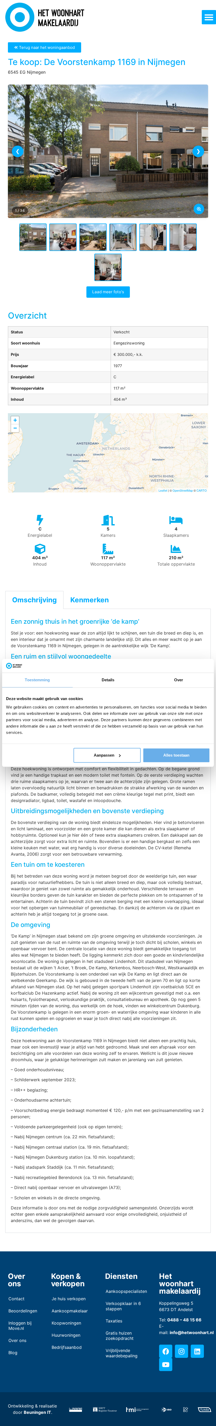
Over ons (17, 1340)
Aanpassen (104, 755)
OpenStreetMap (183, 490)
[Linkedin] (197, 1351)
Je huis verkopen (69, 1298)
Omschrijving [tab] (34, 600)
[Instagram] (181, 1351)
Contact (16, 1298)
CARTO (202, 490)
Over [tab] (178, 680)
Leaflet (163, 490)
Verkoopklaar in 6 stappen (123, 1306)
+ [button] (15, 420)
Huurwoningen (66, 1335)
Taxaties (114, 1321)
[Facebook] (165, 1351)
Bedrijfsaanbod (67, 1347)
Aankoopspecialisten (124, 1291)
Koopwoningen (66, 1323)
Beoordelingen (21, 1310)
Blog (12, 1352)
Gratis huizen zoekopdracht (120, 1335)
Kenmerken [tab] (89, 600)
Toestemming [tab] (37, 680)
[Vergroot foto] (199, 209)
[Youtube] (165, 1364)
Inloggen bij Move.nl (20, 1325)
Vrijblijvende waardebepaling (122, 1353)
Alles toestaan (176, 755)
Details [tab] (108, 680)
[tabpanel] (108, 921)
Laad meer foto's (108, 291)
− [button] (15, 428)
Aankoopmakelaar (70, 1310)
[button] (209, 17)
